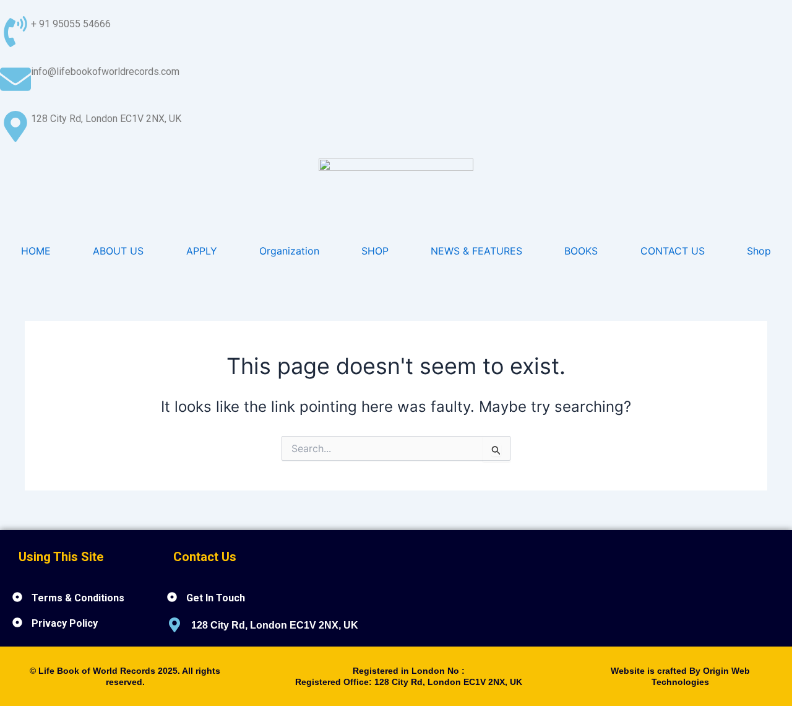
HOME (36, 251)
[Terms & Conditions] (17, 597)
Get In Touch (215, 598)
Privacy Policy (65, 623)
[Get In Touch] (172, 597)
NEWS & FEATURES (476, 251)
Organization (289, 251)
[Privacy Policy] (17, 622)
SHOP (375, 251)
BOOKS (581, 251)
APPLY (201, 251)
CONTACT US (672, 251)
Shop (759, 251)
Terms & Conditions (78, 598)
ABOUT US (118, 251)
